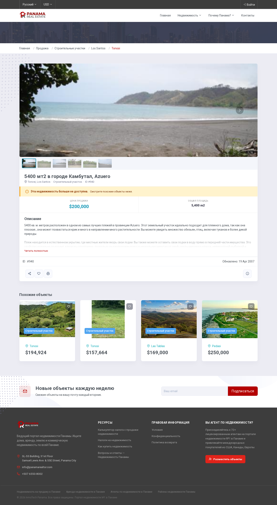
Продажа (42, 48)
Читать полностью (36, 250)
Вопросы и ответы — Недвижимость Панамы (113, 455)
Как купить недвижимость (115, 446)
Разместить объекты (227, 459)
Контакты (247, 15)
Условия (157, 429)
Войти (251, 4)
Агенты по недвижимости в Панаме (131, 491)
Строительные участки (70, 48)
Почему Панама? (220, 15)
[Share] (29, 274)
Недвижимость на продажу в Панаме (38, 491)
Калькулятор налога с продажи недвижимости (118, 431)
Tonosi (116, 48)
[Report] (247, 274)
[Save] (38, 274)
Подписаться (242, 391)
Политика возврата (164, 442)
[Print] (48, 274)
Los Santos (98, 48)
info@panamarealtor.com (37, 467)
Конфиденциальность (166, 436)
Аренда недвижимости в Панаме (85, 491)
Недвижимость (188, 15)
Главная (165, 15)
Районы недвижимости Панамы (176, 491)
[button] (37, 110)
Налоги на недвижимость (114, 440)
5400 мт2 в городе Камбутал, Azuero (67, 176)
